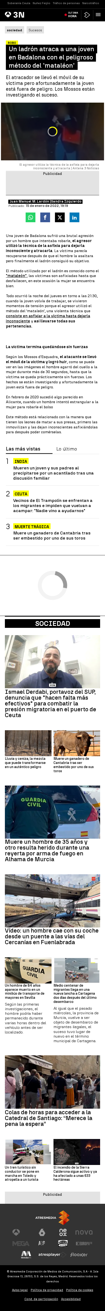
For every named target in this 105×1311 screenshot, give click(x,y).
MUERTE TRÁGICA (32, 526)
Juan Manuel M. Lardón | (30, 202)
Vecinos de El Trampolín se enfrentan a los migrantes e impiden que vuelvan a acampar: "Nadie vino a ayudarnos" (53, 505)
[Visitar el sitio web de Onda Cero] (63, 1243)
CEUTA (21, 494)
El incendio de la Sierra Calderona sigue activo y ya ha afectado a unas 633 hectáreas (75, 1174)
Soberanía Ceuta (18, 3)
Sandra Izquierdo (66, 202)
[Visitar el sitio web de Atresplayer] (52, 1254)
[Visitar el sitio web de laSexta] (42, 1232)
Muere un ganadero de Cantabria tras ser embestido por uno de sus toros (52, 535)
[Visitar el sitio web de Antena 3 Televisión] (21, 1232)
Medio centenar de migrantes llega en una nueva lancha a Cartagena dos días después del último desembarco (75, 994)
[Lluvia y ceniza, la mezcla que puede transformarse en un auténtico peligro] (28, 743)
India (21, 461)
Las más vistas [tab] (23, 449)
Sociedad (52, 623)
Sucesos (35, 30)
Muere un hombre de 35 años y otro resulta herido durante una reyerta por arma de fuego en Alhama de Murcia (47, 850)
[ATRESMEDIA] (52, 1218)
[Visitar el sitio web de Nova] (84, 1232)
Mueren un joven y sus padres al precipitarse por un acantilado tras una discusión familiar (53, 473)
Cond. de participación (41, 1299)
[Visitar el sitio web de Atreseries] (42, 1243)
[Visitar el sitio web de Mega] (21, 1243)
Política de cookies (79, 1290)
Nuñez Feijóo (41, 3)
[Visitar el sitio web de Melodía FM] (26, 1254)
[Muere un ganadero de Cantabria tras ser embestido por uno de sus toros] (76, 743)
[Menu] (99, 14)
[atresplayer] (87, 15)
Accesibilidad (71, 1299)
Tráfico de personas (66, 3)
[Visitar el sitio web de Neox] (63, 1232)
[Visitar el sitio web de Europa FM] (84, 1243)
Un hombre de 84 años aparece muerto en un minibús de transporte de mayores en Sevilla (24, 992)
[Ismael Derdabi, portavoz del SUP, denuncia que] (52, 661)
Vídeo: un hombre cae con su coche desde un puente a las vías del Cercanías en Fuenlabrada (52, 936)
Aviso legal (20, 1290)
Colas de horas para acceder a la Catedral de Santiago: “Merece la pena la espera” (48, 1118)
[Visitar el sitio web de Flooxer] (78, 1254)
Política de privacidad (47, 1290)
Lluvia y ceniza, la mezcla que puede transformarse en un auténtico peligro (25, 763)
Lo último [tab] (66, 449)
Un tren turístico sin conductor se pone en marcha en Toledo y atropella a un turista (22, 1174)
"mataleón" (16, 275)
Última (73, 14)
